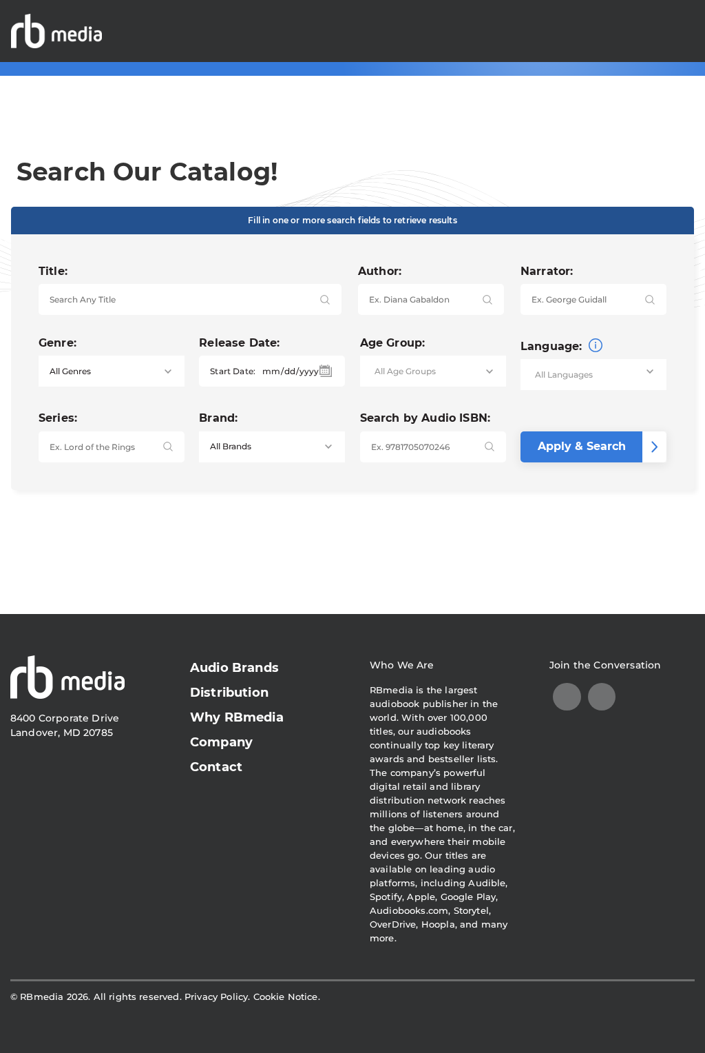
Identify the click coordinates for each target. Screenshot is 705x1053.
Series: (58, 418)
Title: (53, 271)
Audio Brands (234, 667)
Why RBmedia (237, 717)
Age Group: (392, 342)
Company (221, 742)
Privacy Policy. (217, 996)
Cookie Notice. (286, 996)
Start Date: (232, 371)
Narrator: (546, 271)
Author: (379, 271)
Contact (216, 767)
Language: (553, 346)
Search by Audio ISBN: (425, 418)
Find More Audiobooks (617, 30)
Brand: (218, 418)
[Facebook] (602, 697)
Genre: (57, 342)
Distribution (229, 692)
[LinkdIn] (567, 697)
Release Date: (239, 342)
